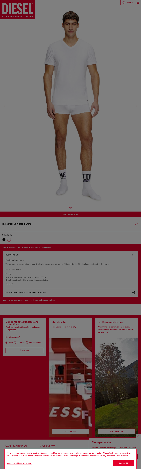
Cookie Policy (122, 456)
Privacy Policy (106, 456)
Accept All (123, 463)
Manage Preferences (80, 456)
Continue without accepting (19, 463)
